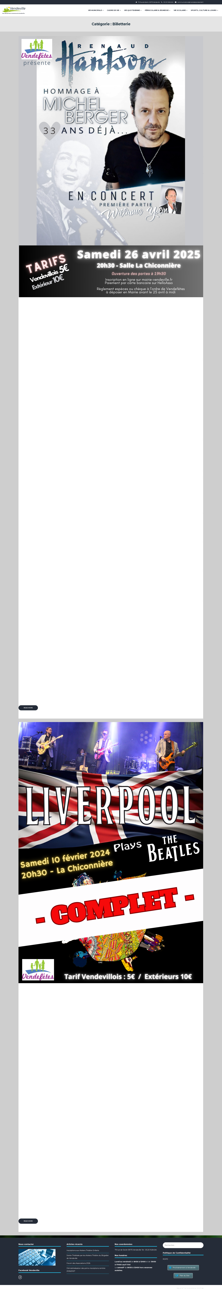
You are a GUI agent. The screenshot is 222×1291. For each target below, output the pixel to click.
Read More (28, 708)
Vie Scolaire (180, 10)
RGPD (165, 1259)
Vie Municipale (95, 10)
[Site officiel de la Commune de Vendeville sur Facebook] (20, 1277)
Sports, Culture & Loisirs (204, 10)
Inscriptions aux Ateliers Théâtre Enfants (83, 1250)
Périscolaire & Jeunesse (157, 10)
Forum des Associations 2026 (78, 1263)
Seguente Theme (182, 1288)
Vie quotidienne (132, 10)
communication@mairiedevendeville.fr (190, 2)
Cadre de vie (113, 10)
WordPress (200, 1288)
